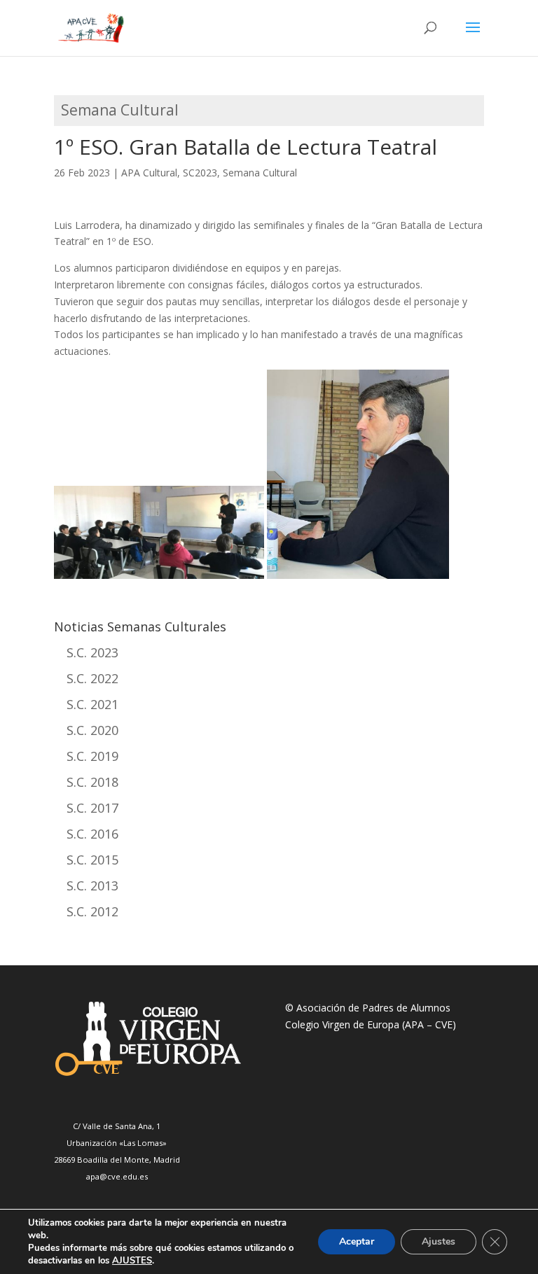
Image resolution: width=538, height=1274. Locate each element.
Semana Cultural (260, 172)
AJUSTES (132, 1260)
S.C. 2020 (92, 730)
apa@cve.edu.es (117, 1176)
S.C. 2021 (92, 704)
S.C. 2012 (92, 911)
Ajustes (438, 1241)
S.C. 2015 (92, 859)
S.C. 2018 (92, 782)
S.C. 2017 (92, 807)
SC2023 (200, 172)
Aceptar (356, 1241)
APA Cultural (149, 172)
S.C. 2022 (92, 678)
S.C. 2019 (92, 756)
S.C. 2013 (92, 885)
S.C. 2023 (92, 652)
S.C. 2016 (92, 833)
